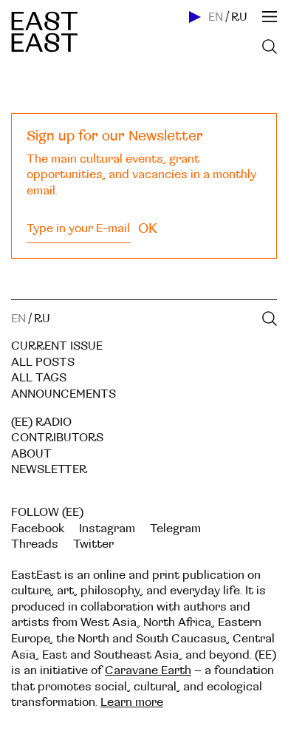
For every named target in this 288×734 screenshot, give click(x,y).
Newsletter (49, 469)
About (31, 454)
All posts (43, 362)
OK (147, 228)
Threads (34, 544)
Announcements (63, 394)
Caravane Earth (148, 670)
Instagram (107, 528)
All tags (38, 377)
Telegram (175, 528)
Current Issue (57, 346)
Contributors (57, 437)
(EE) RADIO (41, 422)
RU (239, 17)
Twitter (93, 544)
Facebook (37, 528)
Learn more (131, 702)
